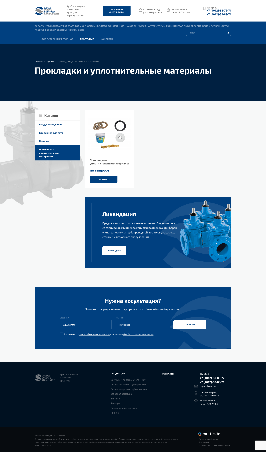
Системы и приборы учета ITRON (128, 379)
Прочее (50, 61)
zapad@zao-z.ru (208, 386)
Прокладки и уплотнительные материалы (49, 153)
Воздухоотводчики (50, 124)
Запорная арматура (121, 393)
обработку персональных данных (138, 334)
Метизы (44, 141)
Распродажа (114, 250)
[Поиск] (208, 32)
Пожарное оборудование (124, 408)
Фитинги (115, 398)
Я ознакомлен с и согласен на (108, 334)
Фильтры (115, 403)
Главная (38, 61)
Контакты (107, 39)
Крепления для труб (51, 132)
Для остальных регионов (57, 39)
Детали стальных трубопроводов (128, 384)
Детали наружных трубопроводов (129, 389)
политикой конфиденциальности (94, 334)
